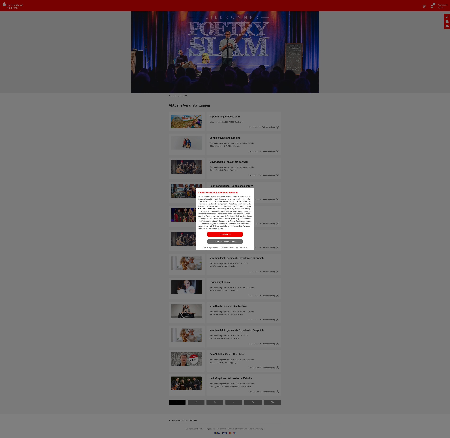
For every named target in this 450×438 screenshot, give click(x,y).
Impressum (243, 248)
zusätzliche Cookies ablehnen (225, 241)
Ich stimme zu (225, 234)
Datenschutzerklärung (230, 248)
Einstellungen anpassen (211, 248)
